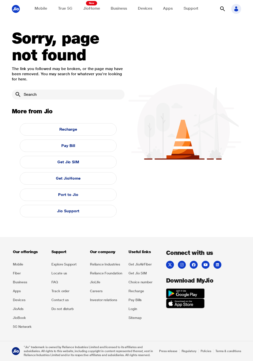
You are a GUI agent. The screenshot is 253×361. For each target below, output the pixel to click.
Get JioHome (68, 178)
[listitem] (29, 264)
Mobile (41, 8)
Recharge (68, 129)
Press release (168, 351)
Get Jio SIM (68, 162)
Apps (168, 8)
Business (119, 8)
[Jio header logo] (16, 9)
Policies (206, 351)
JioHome (91, 8)
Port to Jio (68, 194)
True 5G (65, 8)
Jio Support (68, 211)
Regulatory (189, 351)
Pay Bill (68, 145)
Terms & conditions (228, 351)
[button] (222, 9)
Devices (145, 8)
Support (191, 8)
